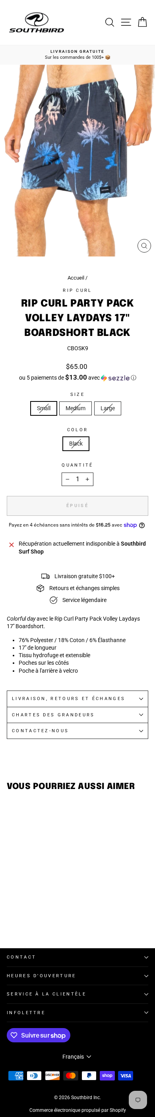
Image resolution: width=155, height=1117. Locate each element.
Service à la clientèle (46, 994)
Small (43, 408)
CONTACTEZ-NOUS (40, 730)
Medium (75, 408)
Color (77, 429)
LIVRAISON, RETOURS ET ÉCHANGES (68, 698)
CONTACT (21, 957)
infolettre (26, 1012)
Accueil (76, 278)
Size (77, 394)
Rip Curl (77, 290)
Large (108, 408)
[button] (77, 378)
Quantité (77, 465)
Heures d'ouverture (41, 975)
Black (76, 443)
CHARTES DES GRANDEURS (53, 715)
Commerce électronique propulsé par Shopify (77, 1110)
